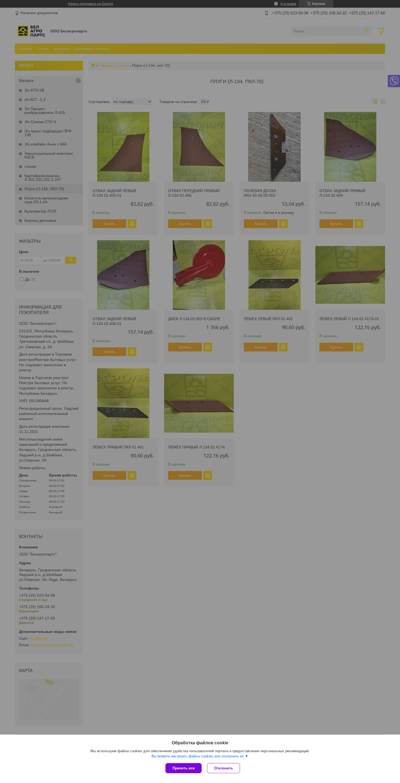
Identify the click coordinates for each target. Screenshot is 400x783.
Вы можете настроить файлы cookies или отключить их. (198, 756)
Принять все (184, 768)
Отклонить (223, 768)
